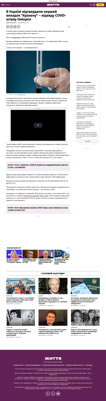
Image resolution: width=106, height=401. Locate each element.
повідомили (16, 37)
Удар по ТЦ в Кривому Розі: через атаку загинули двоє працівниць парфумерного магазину (84, 331)
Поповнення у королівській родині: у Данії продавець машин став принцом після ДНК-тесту (85, 88)
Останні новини (83, 82)
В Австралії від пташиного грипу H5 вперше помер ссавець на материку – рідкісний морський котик (85, 97)
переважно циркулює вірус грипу (35, 196)
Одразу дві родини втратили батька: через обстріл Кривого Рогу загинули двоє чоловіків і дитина (87, 135)
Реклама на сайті (19, 365)
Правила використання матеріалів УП (53, 365)
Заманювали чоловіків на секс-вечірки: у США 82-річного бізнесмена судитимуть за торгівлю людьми (53, 301)
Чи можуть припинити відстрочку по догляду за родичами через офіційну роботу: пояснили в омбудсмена (85, 125)
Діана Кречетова (11, 22)
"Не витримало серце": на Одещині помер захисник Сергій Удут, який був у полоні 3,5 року (20, 300)
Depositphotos (22, 94)
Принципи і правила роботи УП (75, 365)
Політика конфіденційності (33, 365)
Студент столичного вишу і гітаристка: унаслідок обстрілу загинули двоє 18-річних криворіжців (86, 115)
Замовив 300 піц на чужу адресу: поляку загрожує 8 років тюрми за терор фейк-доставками (86, 106)
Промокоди (88, 365)
